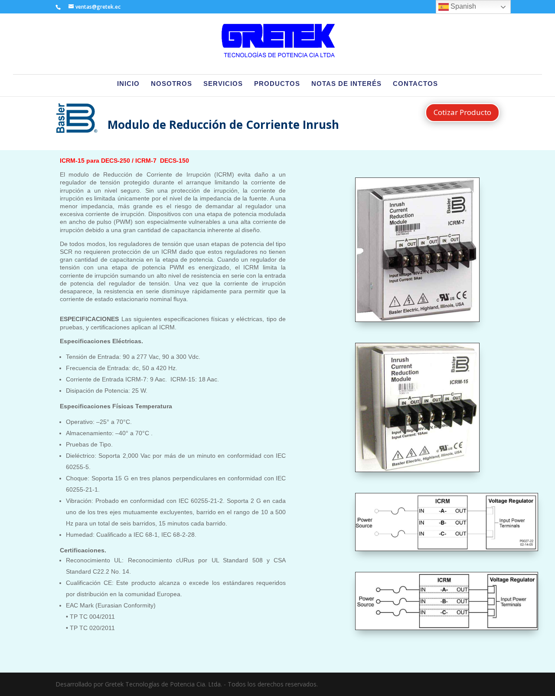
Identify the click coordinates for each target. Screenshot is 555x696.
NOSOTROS (171, 84)
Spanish (462, 6)
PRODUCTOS (277, 84)
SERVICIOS (223, 84)
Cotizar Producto (462, 112)
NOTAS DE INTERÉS (346, 84)
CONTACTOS (415, 84)
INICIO (128, 84)
